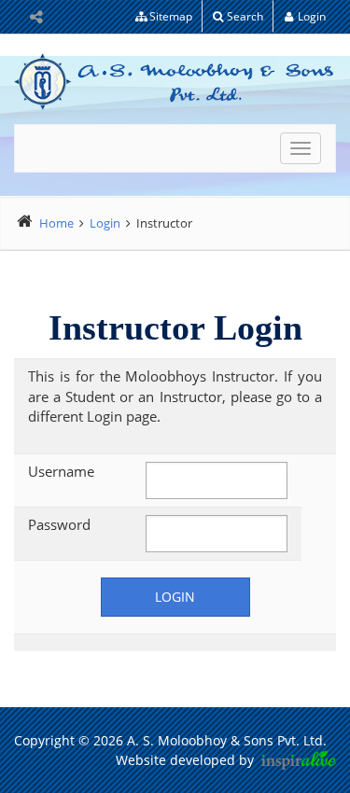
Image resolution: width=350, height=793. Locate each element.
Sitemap (170, 16)
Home (56, 223)
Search (245, 16)
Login (312, 16)
